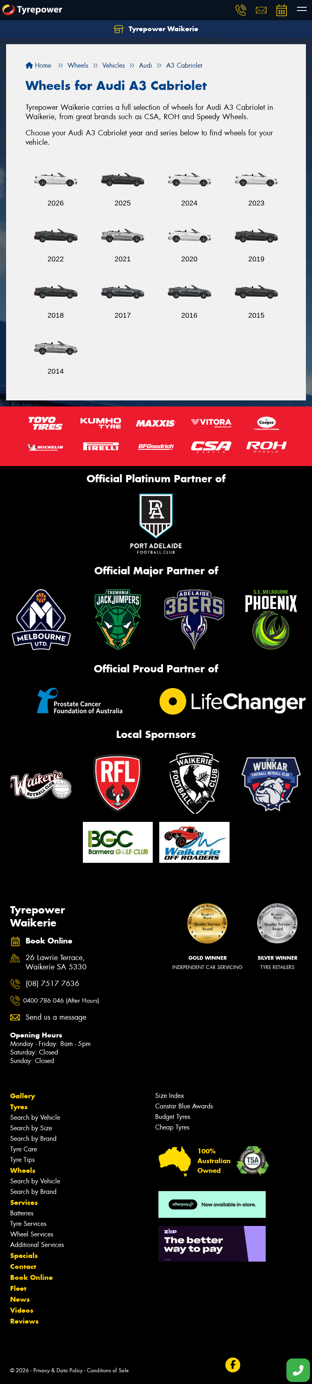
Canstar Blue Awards (184, 1106)
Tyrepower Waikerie (162, 28)
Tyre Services (28, 1223)
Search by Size (31, 1128)
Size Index (169, 1095)
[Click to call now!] (241, 10)
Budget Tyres (172, 1116)
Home (42, 65)
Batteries (21, 1213)
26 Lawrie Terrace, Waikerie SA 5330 (56, 962)
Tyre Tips (22, 1159)
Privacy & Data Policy (57, 1370)
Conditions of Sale (108, 1370)
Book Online (31, 1277)
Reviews (24, 1321)
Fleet (18, 1288)
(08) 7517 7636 (52, 983)
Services (24, 1202)
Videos (21, 1310)
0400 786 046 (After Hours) (61, 1001)
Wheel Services (31, 1234)
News (20, 1299)
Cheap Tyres (172, 1127)
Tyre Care (23, 1149)
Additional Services (37, 1245)
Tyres (19, 1106)
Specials (24, 1255)
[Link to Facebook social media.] (232, 1364)
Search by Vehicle (35, 1117)
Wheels (22, 1170)
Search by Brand (33, 1138)
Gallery (22, 1095)
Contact (23, 1266)
